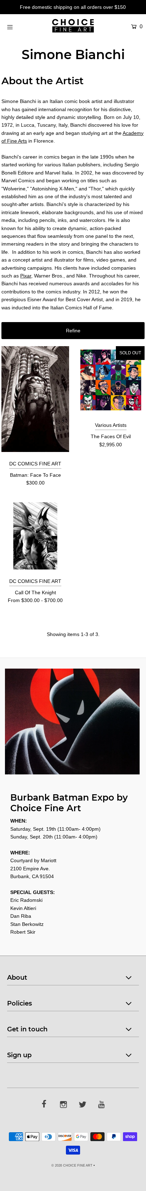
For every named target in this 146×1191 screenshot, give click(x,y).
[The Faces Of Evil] (111, 380)
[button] (73, 330)
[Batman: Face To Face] (35, 399)
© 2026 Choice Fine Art (71, 1165)
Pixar (25, 276)
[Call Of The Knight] (35, 536)
